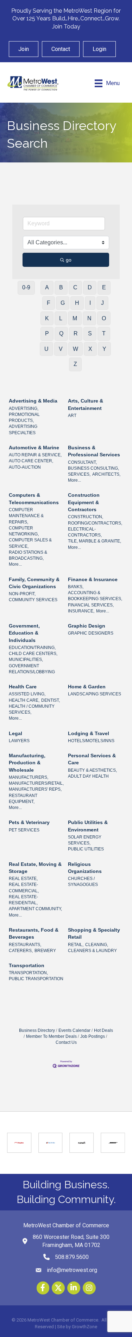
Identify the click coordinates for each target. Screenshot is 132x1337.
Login (99, 49)
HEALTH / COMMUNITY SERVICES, (32, 709)
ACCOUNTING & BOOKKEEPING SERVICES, (95, 595)
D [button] (90, 287)
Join (23, 49)
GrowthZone (84, 1326)
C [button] (75, 287)
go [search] (68, 260)
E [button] (104, 287)
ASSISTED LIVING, (27, 694)
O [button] (104, 318)
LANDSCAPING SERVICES (94, 694)
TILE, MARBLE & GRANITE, (94, 541)
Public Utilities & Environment (88, 825)
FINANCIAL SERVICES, (91, 605)
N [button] (89, 318)
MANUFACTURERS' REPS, (35, 789)
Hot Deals (103, 1030)
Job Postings (92, 1036)
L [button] (60, 318)
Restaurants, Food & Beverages (33, 933)
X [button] (90, 349)
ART (72, 415)
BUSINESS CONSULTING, (93, 468)
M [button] (75, 318)
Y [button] (104, 349)
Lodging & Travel (88, 733)
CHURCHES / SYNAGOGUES (83, 881)
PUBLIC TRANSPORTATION (36, 978)
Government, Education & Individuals (24, 633)
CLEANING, (96, 944)
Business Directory (37, 1030)
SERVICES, (79, 474)
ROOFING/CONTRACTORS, (95, 523)
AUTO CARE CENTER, (31, 460)
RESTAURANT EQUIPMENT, (23, 798)
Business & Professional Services (94, 451)
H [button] (77, 303)
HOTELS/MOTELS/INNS (91, 740)
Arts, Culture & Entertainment (85, 404)
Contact (60, 49)
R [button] (76, 333)
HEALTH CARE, (24, 700)
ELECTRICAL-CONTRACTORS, (85, 532)
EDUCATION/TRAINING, (32, 647)
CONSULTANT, (82, 462)
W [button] (75, 349)
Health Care (23, 686)
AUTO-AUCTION (25, 467)
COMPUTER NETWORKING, (24, 531)
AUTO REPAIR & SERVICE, (35, 454)
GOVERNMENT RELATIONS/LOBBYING (32, 668)
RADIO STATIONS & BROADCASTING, (28, 555)
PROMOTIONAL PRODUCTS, (24, 417)
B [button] (61, 287)
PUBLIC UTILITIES (86, 849)
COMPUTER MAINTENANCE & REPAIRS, (26, 516)
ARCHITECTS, (106, 474)
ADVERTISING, (23, 408)
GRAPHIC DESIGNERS (90, 633)
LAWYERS (19, 740)
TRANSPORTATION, (28, 972)
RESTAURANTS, (25, 944)
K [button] (47, 318)
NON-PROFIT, (22, 593)
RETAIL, (75, 944)
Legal (15, 733)
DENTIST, (50, 700)
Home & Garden (87, 686)
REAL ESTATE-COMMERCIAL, (24, 887)
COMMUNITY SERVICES (33, 599)
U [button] (46, 349)
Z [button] (75, 364)
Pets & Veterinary (29, 822)
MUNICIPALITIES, (26, 659)
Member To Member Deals (51, 1036)
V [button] (61, 349)
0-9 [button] (26, 287)
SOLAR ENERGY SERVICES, (84, 840)
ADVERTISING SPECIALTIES (23, 429)
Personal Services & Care (92, 759)
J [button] (102, 303)
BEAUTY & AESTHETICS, (92, 770)
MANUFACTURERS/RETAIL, (36, 783)
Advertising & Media (33, 401)
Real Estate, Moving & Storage (35, 867)
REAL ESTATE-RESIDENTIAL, (23, 899)
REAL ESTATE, (23, 878)
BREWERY (45, 950)
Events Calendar (74, 1030)
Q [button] (61, 333)
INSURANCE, (81, 611)
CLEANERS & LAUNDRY (92, 950)
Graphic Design (86, 626)
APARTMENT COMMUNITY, (35, 908)
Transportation (26, 965)
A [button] (47, 287)
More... (74, 480)
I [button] (90, 303)
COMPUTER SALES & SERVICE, (30, 543)
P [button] (47, 333)
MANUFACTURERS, (28, 777)
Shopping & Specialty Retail (94, 933)
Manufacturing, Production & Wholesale (27, 763)
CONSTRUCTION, (85, 516)
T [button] (104, 333)
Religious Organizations (85, 867)
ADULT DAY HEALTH (88, 776)
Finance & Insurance (93, 579)
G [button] (63, 303)
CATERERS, (21, 950)
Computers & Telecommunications (34, 498)
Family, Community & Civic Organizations (34, 583)
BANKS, (75, 586)
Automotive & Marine (34, 447)
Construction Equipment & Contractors (84, 502)
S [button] (90, 333)
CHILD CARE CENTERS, (33, 653)
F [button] (48, 303)
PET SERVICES (24, 830)
